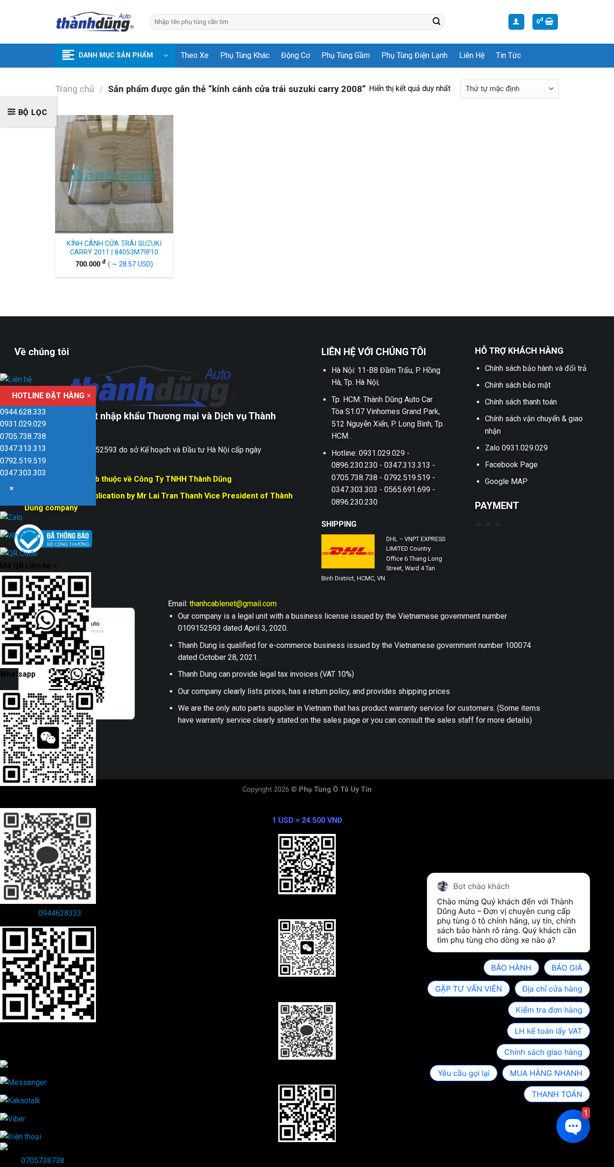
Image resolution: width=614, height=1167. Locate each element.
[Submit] (436, 22)
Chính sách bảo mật (518, 385)
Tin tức (508, 55)
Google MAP (506, 481)
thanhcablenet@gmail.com (233, 603)
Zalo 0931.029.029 (516, 447)
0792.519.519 (23, 460)
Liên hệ (471, 55)
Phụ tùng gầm (345, 55)
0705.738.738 (23, 436)
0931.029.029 (23, 423)
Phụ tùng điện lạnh (414, 55)
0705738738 (42, 1160)
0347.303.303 (23, 472)
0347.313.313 (23, 448)
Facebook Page (511, 464)
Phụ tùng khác (245, 55)
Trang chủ (74, 89)
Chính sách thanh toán (521, 401)
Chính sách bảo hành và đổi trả (536, 368)
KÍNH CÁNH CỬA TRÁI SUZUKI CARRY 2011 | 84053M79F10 (114, 248)
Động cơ (295, 55)
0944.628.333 (23, 411)
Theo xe (195, 55)
